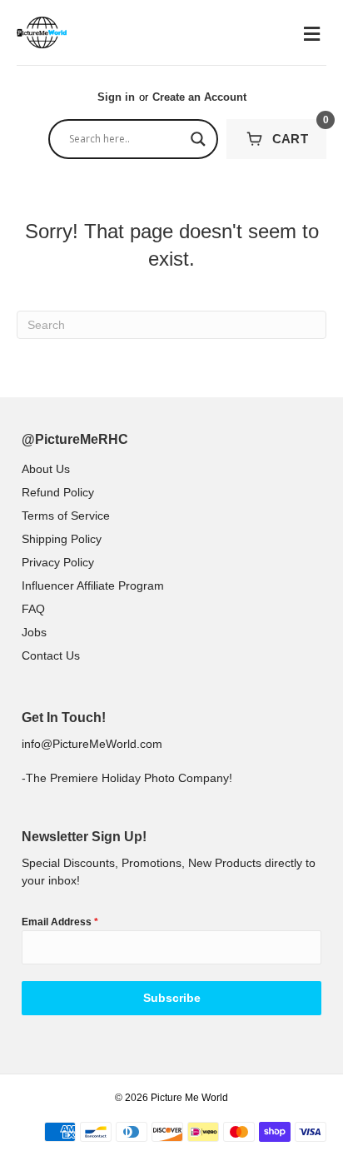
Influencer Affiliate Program (93, 585)
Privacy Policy (58, 562)
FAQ (33, 608)
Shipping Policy (62, 539)
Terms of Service (66, 515)
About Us (46, 469)
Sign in (116, 97)
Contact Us (51, 655)
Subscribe (172, 997)
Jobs (34, 632)
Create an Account (199, 97)
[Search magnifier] (198, 139)
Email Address (60, 922)
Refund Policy (58, 492)
